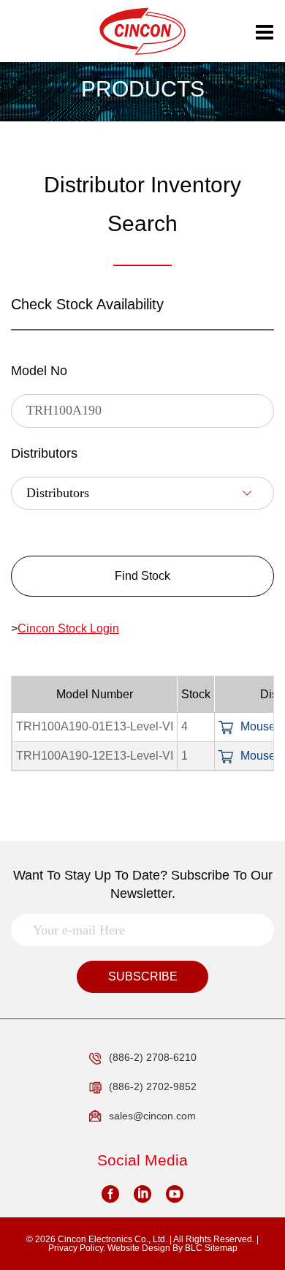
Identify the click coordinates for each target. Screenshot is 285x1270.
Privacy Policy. (76, 1248)
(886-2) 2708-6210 (153, 1057)
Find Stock (142, 576)
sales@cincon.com (152, 1116)
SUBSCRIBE (143, 976)
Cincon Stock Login (68, 628)
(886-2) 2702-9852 (153, 1086)
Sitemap (221, 1248)
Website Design (138, 1248)
